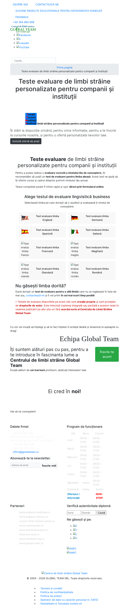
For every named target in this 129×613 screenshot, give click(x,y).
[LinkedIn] (23, 42)
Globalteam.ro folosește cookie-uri (61, 603)
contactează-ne (35, 295)
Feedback (21, 17)
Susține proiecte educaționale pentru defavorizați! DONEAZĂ (58, 10)
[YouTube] (23, 46)
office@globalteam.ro (26, 451)
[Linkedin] (75, 533)
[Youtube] (75, 538)
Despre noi (20, 4)
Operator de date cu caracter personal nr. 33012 (69, 599)
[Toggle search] (11, 61)
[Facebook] (24, 34)
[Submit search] (59, 61)
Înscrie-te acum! (107, 354)
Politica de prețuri (51, 596)
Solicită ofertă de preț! (25, 141)
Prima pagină (64, 67)
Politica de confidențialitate (56, 592)
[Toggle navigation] (13, 55)
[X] (75, 529)
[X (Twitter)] (19, 38)
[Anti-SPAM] (40, 451)
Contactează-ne (47, 4)
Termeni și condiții (51, 588)
